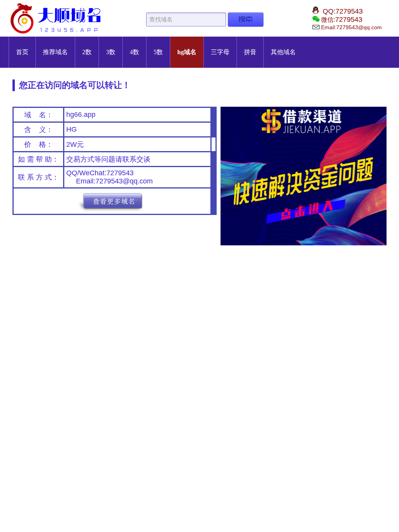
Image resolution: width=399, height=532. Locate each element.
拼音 (250, 52)
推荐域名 (55, 52)
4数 (134, 52)
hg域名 (186, 52)
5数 (158, 52)
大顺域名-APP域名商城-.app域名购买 (57, 18)
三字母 (220, 52)
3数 (110, 52)
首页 (22, 52)
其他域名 (283, 52)
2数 (87, 52)
